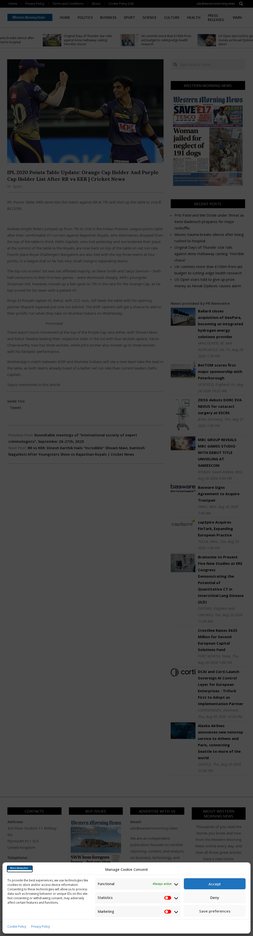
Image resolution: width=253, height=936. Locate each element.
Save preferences (215, 911)
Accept (215, 883)
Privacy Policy (40, 926)
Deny (214, 897)
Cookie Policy (16, 926)
